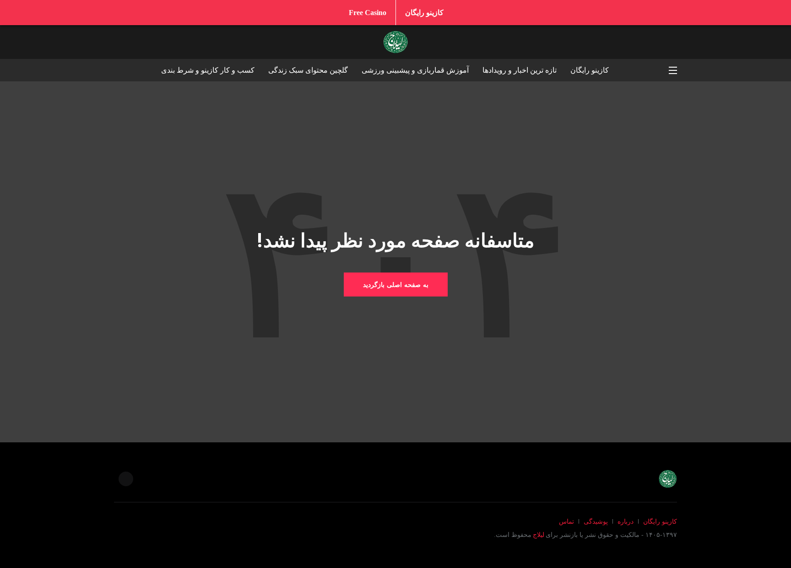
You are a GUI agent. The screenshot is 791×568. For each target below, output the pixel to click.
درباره (626, 521)
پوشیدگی (596, 521)
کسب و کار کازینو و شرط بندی (208, 70)
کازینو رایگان (424, 12)
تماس (566, 521)
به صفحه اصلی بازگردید (395, 284)
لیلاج (538, 534)
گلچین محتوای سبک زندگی (308, 70)
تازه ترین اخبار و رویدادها (519, 70)
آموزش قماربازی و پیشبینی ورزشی (415, 70)
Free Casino (367, 12)
